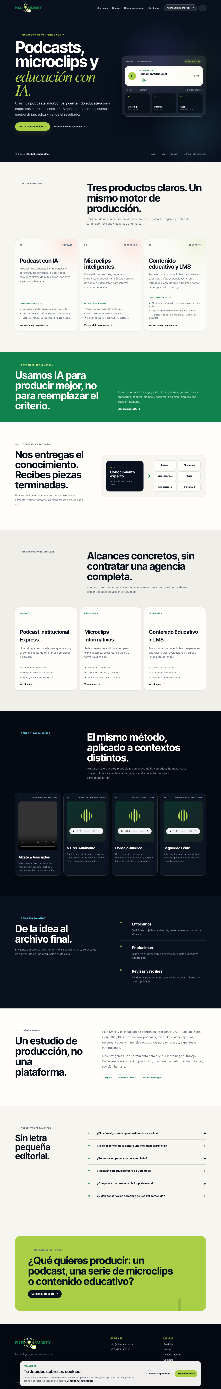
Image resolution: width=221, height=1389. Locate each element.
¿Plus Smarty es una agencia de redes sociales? (147, 1133)
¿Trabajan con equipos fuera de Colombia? (147, 1171)
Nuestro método (172, 1354)
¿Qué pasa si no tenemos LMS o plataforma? (147, 1183)
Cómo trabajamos (134, 8)
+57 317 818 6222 (120, 1349)
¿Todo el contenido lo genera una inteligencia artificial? (147, 1145)
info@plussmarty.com (122, 1344)
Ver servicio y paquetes (34, 325)
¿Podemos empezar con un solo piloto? (147, 1158)
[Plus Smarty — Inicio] (28, 7)
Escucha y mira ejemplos (70, 126)
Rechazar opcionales (159, 1373)
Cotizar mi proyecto (44, 1293)
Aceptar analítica (186, 1373)
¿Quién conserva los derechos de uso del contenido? (147, 1196)
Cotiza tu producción (32, 126)
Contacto (153, 8)
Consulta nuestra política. (80, 1380)
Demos (116, 8)
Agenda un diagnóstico (180, 7)
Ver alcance (28, 684)
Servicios (102, 8)
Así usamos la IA (129, 409)
